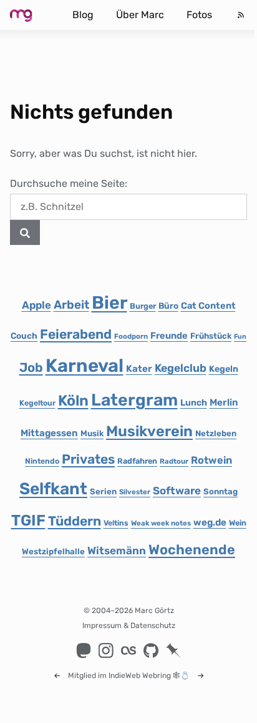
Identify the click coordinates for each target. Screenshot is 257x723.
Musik (92, 433)
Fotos (199, 15)
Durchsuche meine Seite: (68, 183)
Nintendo (42, 461)
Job (31, 367)
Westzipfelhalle (53, 551)
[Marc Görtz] (31, 15)
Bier (109, 302)
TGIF (28, 520)
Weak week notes (161, 523)
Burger (143, 306)
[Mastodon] (83, 650)
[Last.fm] (128, 650)
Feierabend (76, 334)
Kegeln (223, 369)
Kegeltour (37, 403)
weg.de (209, 522)
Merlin (224, 402)
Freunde (169, 335)
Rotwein (211, 460)
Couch (24, 336)
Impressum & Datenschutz (128, 625)
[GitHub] (150, 650)
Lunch (193, 402)
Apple (36, 305)
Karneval (85, 365)
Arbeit (71, 304)
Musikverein (149, 431)
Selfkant (53, 489)
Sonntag (220, 491)
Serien (103, 491)
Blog (83, 15)
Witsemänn (116, 550)
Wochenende (191, 549)
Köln (73, 400)
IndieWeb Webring (140, 675)
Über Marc (140, 15)
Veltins (116, 523)
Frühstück (210, 336)
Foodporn (131, 336)
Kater (139, 368)
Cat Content (208, 305)
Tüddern (74, 521)
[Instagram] (106, 650)
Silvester (134, 491)
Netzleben (215, 433)
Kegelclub (180, 368)
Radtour (174, 461)
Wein (237, 522)
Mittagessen (49, 433)
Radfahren (137, 461)
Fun (240, 336)
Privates (88, 459)
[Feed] (241, 15)
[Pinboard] (173, 650)
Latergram (134, 400)
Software (177, 490)
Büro (168, 306)
